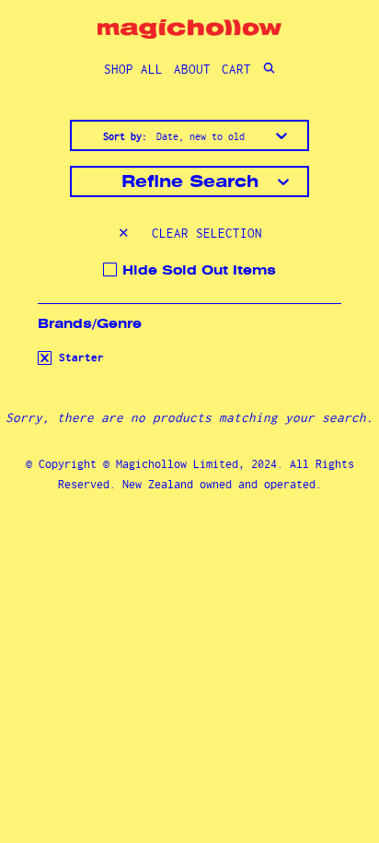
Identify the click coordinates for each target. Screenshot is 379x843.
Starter (78, 357)
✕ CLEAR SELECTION (190, 233)
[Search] (269, 69)
